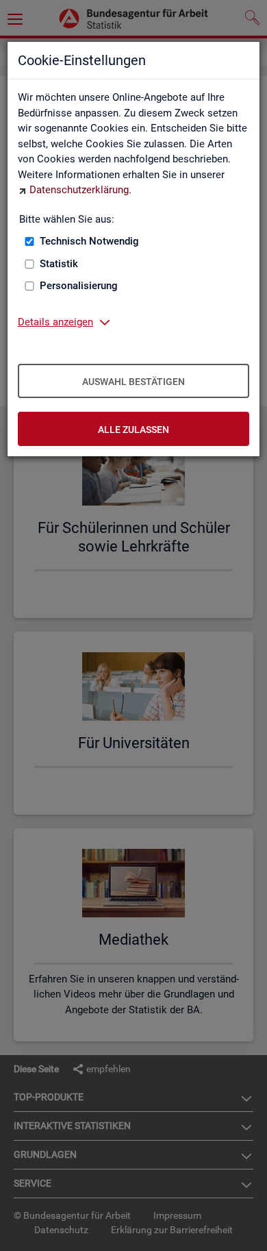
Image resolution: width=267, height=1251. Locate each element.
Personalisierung (79, 286)
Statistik (59, 264)
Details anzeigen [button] (55, 322)
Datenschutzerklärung (79, 190)
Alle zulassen (133, 429)
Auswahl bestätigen (133, 381)
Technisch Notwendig (89, 241)
